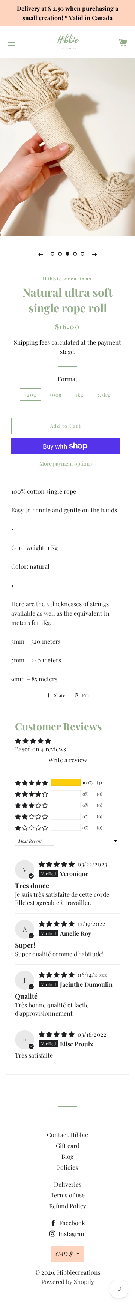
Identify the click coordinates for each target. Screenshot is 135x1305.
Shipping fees (32, 342)
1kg (79, 394)
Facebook (71, 1223)
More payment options (65, 463)
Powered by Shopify (67, 1282)
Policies (67, 1167)
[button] (31, 782)
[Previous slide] (40, 254)
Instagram (71, 1234)
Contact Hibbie (67, 1135)
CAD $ (64, 1254)
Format (68, 379)
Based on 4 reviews (40, 749)
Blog (68, 1156)
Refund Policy (67, 1206)
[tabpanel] (67, 146)
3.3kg (103, 394)
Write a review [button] (67, 760)
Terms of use (68, 1195)
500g (56, 394)
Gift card (68, 1145)
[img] (57, 864)
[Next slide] (94, 254)
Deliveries (67, 1184)
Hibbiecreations (78, 1272)
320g (30, 394)
